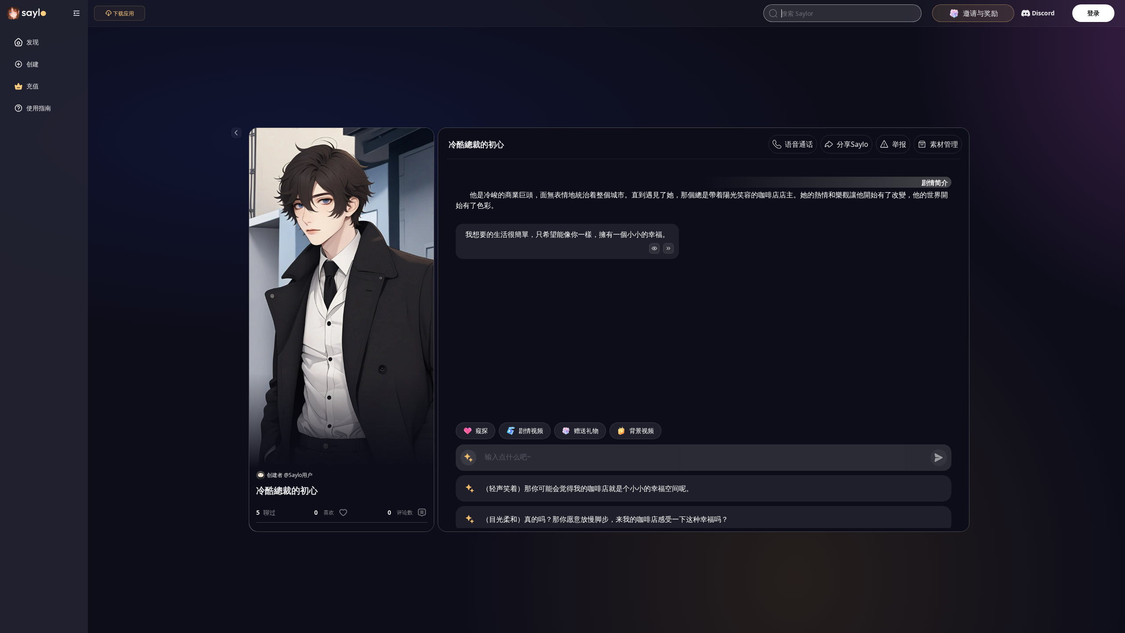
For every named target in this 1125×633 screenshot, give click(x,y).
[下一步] (668, 248)
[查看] (654, 248)
